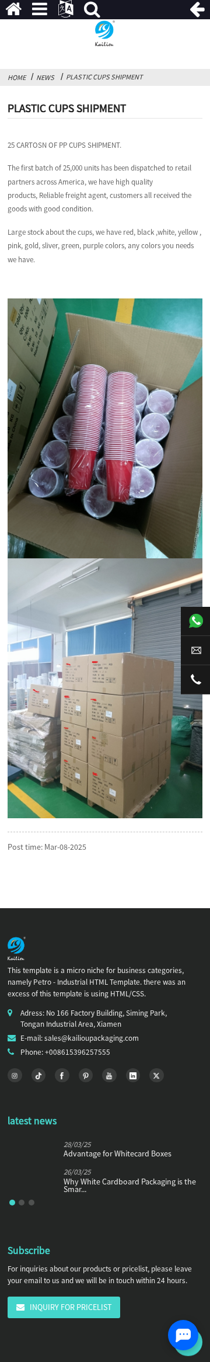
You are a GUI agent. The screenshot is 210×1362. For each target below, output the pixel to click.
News (45, 77)
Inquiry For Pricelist (70, 1307)
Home (17, 77)
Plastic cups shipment (104, 76)
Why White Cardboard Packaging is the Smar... (130, 1185)
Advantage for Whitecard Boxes (118, 1154)
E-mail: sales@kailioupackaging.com (79, 1038)
